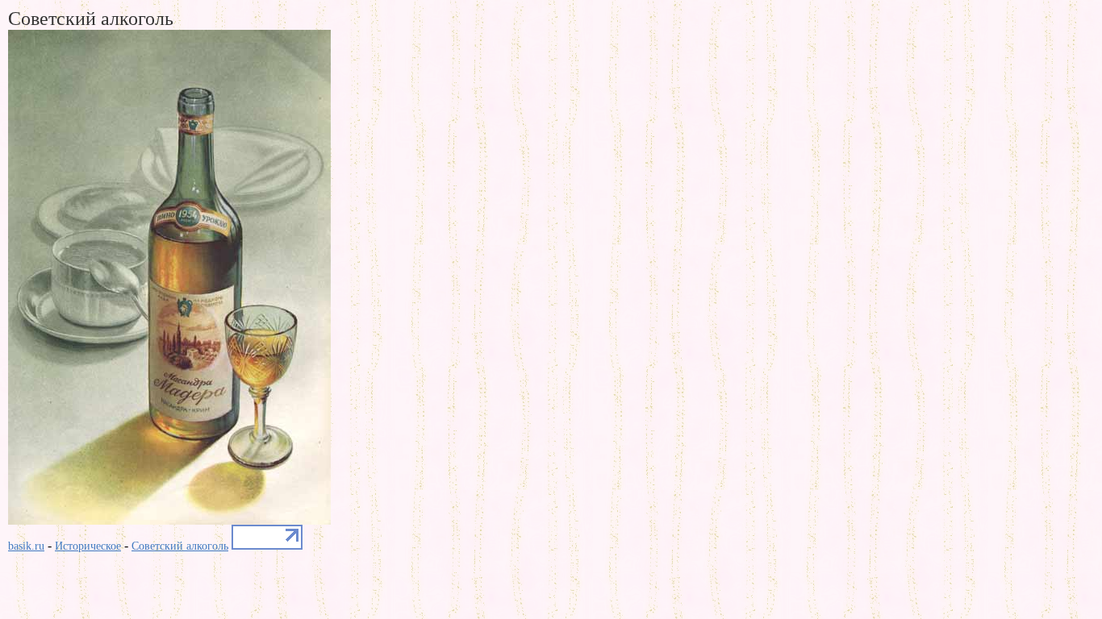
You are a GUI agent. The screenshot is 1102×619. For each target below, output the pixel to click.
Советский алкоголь (179, 546)
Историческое (88, 546)
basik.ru (26, 546)
